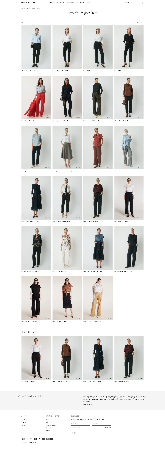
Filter (22, 22)
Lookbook (70, 3)
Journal (23, 422)
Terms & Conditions (51, 425)
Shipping (48, 419)
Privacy (48, 430)
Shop (56, 3)
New (50, 3)
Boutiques (80, 3)
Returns (48, 422)
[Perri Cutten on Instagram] (72, 433)
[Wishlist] (133, 3)
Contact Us (49, 428)
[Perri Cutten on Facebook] (75, 433)
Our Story (24, 419)
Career (23, 425)
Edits (62, 3)
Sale (88, 3)
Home (23, 8)
